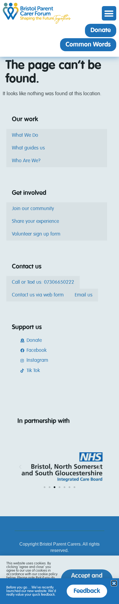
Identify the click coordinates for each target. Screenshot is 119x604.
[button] (109, 13)
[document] (59, 302)
